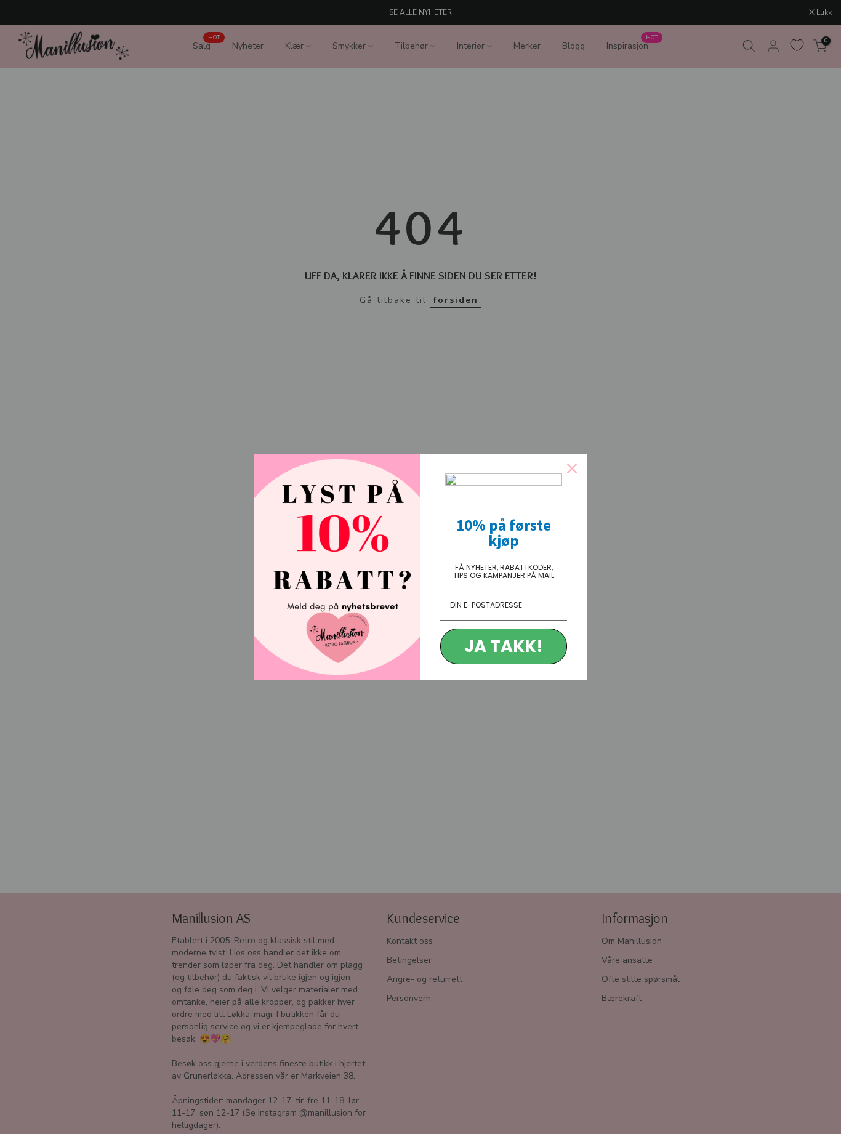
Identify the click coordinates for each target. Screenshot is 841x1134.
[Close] (572, 468)
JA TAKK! (503, 646)
